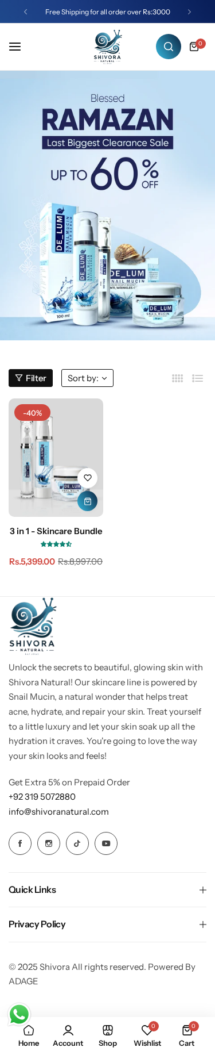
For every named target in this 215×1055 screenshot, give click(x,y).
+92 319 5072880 (42, 796)
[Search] (168, 46)
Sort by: (83, 378)
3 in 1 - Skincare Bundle (56, 530)
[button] (25, 11)
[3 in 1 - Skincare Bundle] (56, 457)
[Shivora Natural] (107, 46)
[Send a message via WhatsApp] (19, 1014)
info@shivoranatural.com (59, 811)
